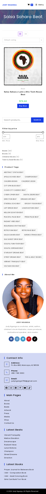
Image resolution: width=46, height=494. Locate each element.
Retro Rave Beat (29, 230)
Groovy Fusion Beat (33, 203)
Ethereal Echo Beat (12, 203)
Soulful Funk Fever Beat (14, 244)
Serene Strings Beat (33, 235)
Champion (9, 451)
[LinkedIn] (23, 339)
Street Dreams (10, 454)
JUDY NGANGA (9, 5)
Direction (8, 458)
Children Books (11, 181)
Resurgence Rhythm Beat (15, 226)
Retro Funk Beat (11, 230)
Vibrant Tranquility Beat (14, 261)
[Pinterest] (28, 339)
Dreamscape (10, 441)
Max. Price (40, 141)
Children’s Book (28, 181)
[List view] (26, 34)
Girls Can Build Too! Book (15, 479)
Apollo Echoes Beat (12, 177)
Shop (6, 420)
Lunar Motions (10, 448)
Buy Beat (23, 106)
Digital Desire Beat (32, 195)
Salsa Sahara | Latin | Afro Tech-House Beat (23, 93)
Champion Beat (31, 177)
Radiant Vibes (10, 445)
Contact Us (9, 423)
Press (6, 413)
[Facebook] (11, 339)
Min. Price (6, 141)
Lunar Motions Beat (30, 208)
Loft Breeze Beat (11, 208)
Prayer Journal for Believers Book (19, 469)
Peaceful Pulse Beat (12, 217)
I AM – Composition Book (15, 473)
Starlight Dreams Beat (14, 253)
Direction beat (10, 199)
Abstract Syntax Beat (13, 172)
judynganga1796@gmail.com (24, 381)
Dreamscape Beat (28, 199)
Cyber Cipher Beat (12, 195)
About (7, 400)
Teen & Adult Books (33, 257)
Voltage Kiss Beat (11, 266)
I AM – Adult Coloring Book (15, 476)
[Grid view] (20, 34)
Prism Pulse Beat (32, 217)
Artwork (7, 410)
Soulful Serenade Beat (13, 248)
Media (7, 416)
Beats (23, 89)
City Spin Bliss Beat (12, 186)
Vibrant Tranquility (12, 435)
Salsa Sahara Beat (12, 235)
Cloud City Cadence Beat (15, 190)
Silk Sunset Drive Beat (13, 239)
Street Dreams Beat (12, 257)
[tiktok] (34, 339)
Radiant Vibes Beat (12, 221)
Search (37, 120)
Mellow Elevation (11, 438)
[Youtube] (25, 388)
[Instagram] (17, 339)
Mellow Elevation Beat (13, 212)
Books (7, 403)
